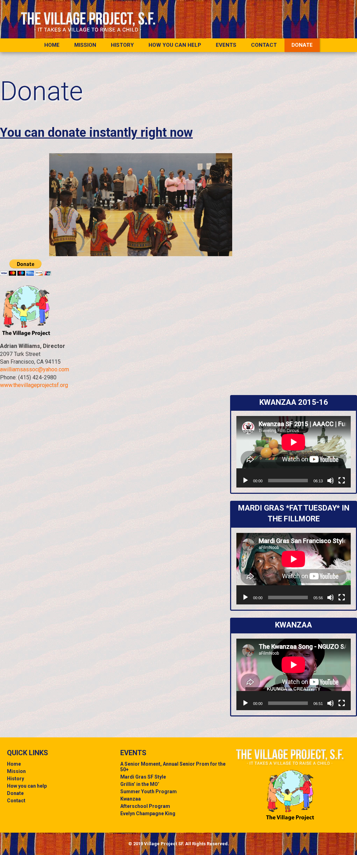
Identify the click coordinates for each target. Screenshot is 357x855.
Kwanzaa (130, 799)
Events (226, 45)
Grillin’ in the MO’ (139, 784)
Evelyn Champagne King (147, 813)
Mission (85, 45)
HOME (52, 45)
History (122, 45)
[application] (293, 452)
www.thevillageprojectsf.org (34, 385)
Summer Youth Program (148, 791)
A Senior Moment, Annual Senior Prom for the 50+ (173, 766)
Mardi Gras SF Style (143, 777)
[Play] (245, 480)
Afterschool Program (145, 806)
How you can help (175, 45)
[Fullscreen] (341, 480)
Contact (264, 45)
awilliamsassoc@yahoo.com (34, 369)
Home (14, 764)
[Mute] (330, 480)
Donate (302, 45)
